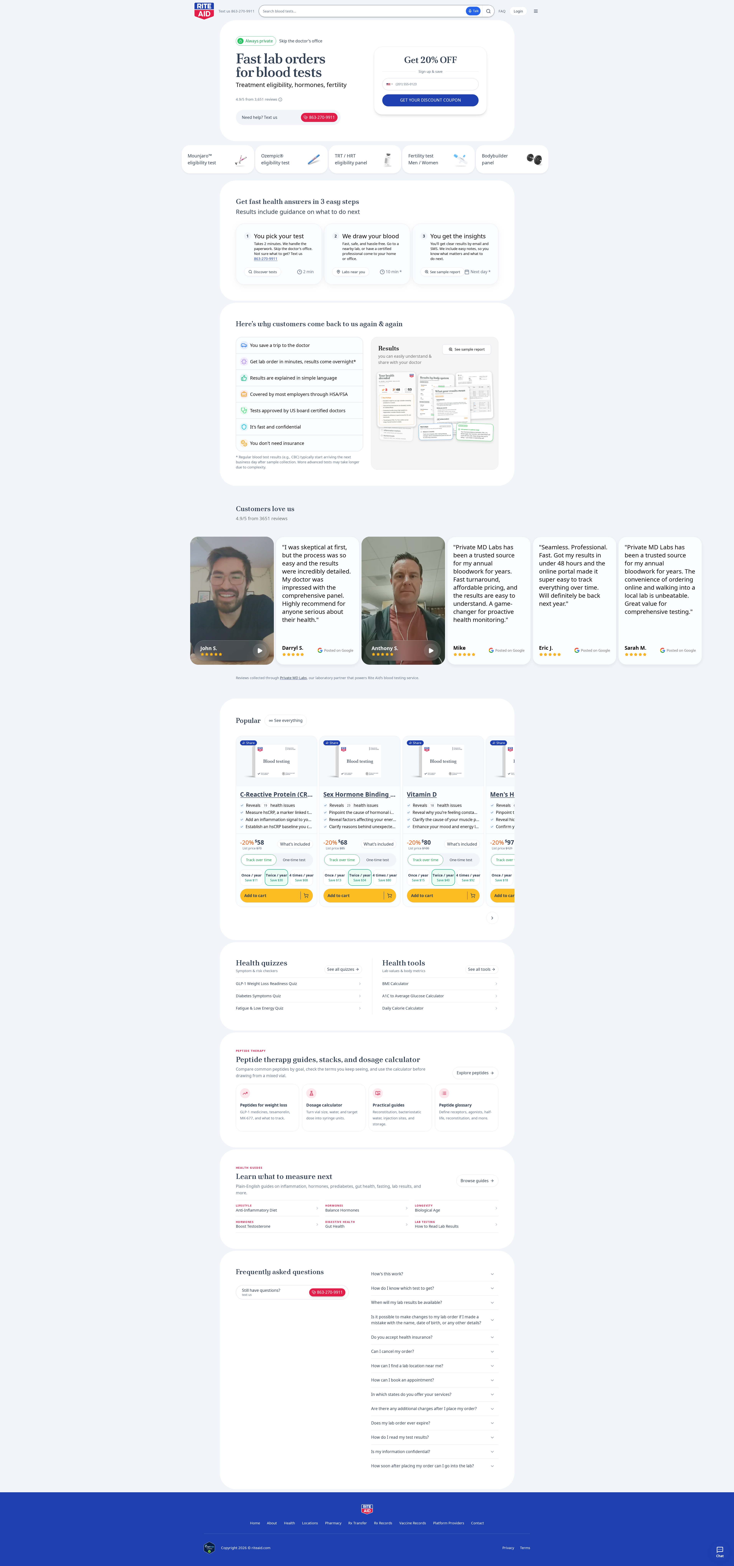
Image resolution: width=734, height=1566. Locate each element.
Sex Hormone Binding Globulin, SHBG (359, 794)
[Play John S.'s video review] (260, 651)
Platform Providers (448, 1522)
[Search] (488, 11)
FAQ (502, 11)
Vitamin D (422, 794)
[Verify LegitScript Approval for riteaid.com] (209, 1548)
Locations (310, 1522)
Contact (477, 1522)
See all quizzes (340, 969)
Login (518, 11)
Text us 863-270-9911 (237, 11)
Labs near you (353, 271)
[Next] (492, 918)
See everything (288, 720)
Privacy (508, 1547)
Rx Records (383, 1522)
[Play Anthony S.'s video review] (431, 651)
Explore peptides (473, 1072)
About (272, 1522)
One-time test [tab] (294, 859)
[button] (434, 403)
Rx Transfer (357, 1522)
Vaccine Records (412, 1522)
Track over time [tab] (259, 859)
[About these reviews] (280, 100)
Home (255, 1522)
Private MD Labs (293, 677)
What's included (295, 844)
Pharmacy (333, 1522)
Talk (476, 11)
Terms (525, 1547)
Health (289, 1522)
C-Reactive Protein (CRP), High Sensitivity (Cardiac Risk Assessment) (276, 794)
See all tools (479, 969)
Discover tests (265, 271)
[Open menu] (535, 11)
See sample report (445, 271)
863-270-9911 (322, 117)
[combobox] (388, 84)
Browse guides (475, 1180)
